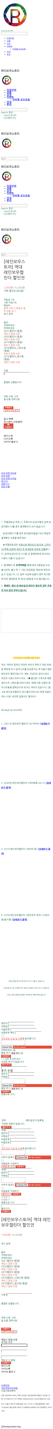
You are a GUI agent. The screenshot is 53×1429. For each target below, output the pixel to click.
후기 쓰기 (6, 1065)
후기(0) (4, 481)
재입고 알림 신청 (12, 334)
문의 (8, 54)
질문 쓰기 (6, 1127)
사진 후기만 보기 (13, 1059)
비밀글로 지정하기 (10, 1163)
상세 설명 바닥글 (8, 479)
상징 (8, 43)
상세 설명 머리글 (8, 473)
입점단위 (10, 38)
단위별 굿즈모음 (19, 49)
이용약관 (5, 1385)
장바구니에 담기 (9, 1332)
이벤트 (9, 46)
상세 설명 (5, 476)
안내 (8, 51)
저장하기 (6, 1056)
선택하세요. (9, 325)
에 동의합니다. (18, 1038)
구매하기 (6, 1211)
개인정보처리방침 (9, 1388)
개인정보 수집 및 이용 (11, 1038)
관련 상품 (5, 487)
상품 (8, 41)
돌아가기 (6, 1194)
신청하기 (6, 1363)
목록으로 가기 (8, 1167)
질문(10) (5, 484)
